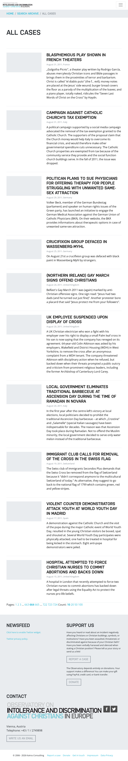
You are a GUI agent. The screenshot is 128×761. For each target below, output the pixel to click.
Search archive (28, 13)
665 (37, 604)
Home (10, 13)
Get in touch (78, 755)
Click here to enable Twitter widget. (23, 632)
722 (45, 604)
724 (55, 604)
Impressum (92, 755)
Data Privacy (107, 755)
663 (26, 604)
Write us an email (21, 738)
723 (50, 604)
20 (72, 604)
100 (80, 604)
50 (76, 604)
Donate (74, 682)
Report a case (78, 659)
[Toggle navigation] (120, 5)
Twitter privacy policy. (17, 638)
